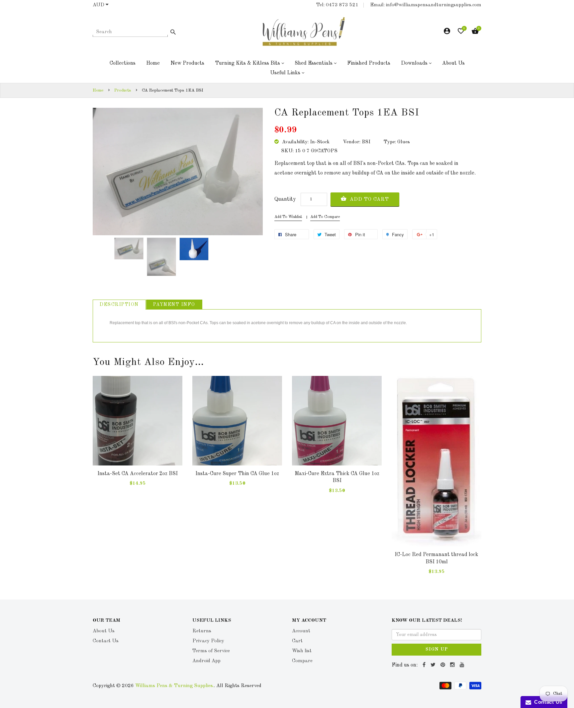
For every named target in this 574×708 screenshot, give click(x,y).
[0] (461, 33)
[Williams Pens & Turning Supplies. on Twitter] (433, 665)
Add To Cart (368, 199)
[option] (129, 249)
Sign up (437, 649)
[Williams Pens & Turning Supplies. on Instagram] (453, 665)
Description (119, 304)
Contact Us (546, 702)
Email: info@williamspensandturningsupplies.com (425, 5)
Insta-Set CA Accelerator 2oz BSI (137, 473)
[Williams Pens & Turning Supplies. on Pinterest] (443, 665)
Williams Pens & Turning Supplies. (174, 685)
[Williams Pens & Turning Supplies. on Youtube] (463, 665)
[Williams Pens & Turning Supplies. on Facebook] (425, 665)
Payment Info (174, 304)
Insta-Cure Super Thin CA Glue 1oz (237, 473)
